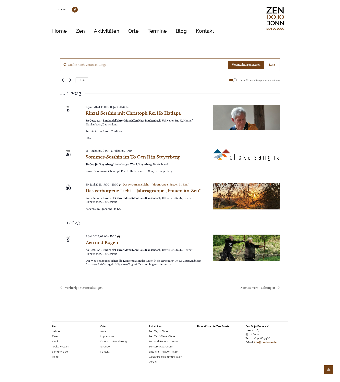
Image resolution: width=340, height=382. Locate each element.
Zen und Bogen (102, 242)
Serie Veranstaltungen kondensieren (260, 80)
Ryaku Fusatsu (60, 346)
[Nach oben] (328, 369)
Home (59, 31)
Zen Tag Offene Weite (162, 336)
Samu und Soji (60, 351)
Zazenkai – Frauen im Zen (164, 351)
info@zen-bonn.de (265, 342)
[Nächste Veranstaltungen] (70, 80)
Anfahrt (63, 9)
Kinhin (55, 341)
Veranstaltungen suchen (246, 64)
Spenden (105, 346)
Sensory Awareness (161, 346)
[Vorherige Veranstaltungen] (62, 80)
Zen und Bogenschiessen (164, 341)
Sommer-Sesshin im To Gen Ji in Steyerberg (133, 157)
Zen (80, 31)
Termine (157, 31)
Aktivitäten (106, 31)
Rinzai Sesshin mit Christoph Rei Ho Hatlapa (133, 113)
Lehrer (56, 331)
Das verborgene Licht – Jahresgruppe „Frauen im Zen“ (143, 190)
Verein (153, 361)
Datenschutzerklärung (113, 341)
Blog (181, 31)
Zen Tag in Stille (158, 331)
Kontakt (205, 31)
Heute (82, 80)
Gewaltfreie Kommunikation (165, 356)
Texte (55, 356)
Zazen (55, 336)
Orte (133, 31)
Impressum (107, 336)
